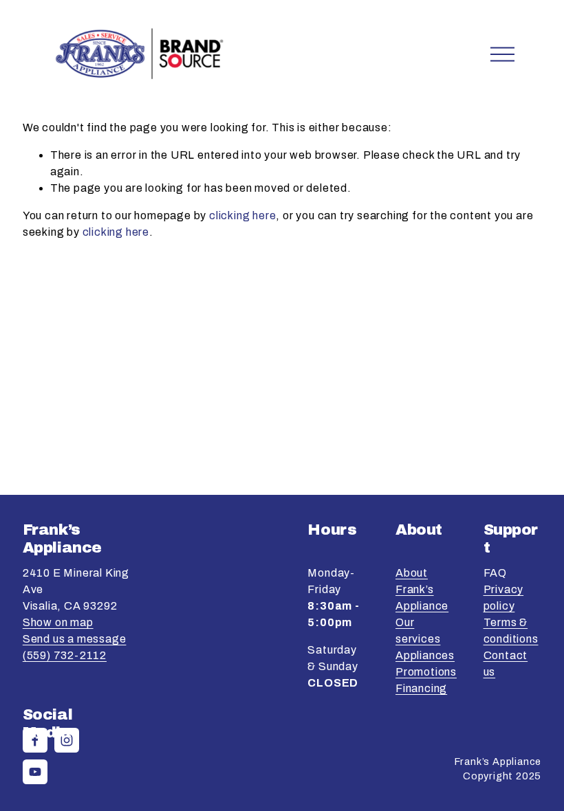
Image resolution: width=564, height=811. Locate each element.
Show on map (58, 622)
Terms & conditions (511, 630)
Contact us (506, 663)
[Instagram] (66, 740)
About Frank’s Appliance (421, 589)
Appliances (425, 655)
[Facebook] (35, 740)
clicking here (242, 215)
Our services (417, 630)
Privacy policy (504, 598)
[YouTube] (35, 771)
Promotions (426, 672)
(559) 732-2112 (65, 655)
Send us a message (75, 639)
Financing (421, 688)
